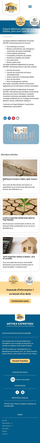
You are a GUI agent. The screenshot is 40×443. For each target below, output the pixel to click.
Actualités (5, 428)
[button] (30, 6)
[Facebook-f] (17, 392)
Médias (4, 431)
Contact (5, 434)
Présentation (6, 423)
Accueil (4, 420)
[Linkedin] (22, 392)
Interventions (6, 426)
